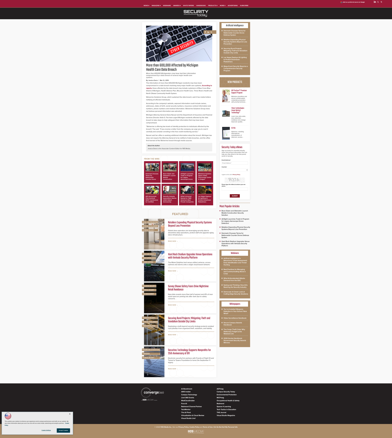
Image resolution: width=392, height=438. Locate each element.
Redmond (220, 404)
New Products (235, 82)
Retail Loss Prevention (150, 222)
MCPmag (220, 398)
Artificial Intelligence (150, 226)
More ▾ (222, 5)
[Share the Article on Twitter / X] (211, 32)
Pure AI (184, 404)
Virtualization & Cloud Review (192, 415)
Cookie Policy (194, 427)
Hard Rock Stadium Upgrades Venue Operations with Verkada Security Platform (190, 256)
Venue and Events (148, 254)
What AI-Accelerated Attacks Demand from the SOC (234, 279)
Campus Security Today (226, 392)
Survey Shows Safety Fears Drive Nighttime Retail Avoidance (188, 288)
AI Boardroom (186, 389)
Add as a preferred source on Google (354, 2)
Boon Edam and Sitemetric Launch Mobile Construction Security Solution (235, 213)
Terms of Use (208, 427)
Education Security (149, 286)
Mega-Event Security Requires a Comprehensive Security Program (236, 68)
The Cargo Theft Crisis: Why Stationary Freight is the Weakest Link (234, 331)
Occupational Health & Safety (228, 401)
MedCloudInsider (188, 401)
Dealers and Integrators (151, 349)
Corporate (146, 353)
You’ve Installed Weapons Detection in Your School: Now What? (235, 311)
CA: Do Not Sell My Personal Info (225, 427)
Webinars (167, 5)
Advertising (233, 5)
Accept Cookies (63, 430)
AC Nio (233, 128)
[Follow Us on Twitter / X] (378, 2)
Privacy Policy (236, 174)
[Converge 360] (152, 392)
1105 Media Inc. (166, 427)
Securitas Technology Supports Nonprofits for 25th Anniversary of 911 (189, 352)
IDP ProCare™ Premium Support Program (239, 91)
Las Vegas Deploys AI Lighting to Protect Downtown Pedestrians (204, 199)
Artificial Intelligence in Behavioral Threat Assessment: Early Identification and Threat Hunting (235, 261)
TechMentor (185, 409)
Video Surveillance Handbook (235, 318)
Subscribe (244, 5)
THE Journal (221, 412)
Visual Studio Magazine (226, 415)
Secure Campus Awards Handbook (233, 324)
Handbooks (201, 5)
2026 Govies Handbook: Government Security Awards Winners (235, 340)
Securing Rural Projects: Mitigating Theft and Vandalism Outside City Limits (189, 320)
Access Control (148, 262)
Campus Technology (189, 395)
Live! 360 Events (187, 398)
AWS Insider (186, 392)
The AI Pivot (186, 412)
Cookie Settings (46, 430)
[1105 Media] (149, 400)
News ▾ (146, 5)
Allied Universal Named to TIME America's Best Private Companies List (187, 200)
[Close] (70, 414)
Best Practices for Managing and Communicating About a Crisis (235, 271)
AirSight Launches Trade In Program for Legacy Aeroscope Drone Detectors (187, 177)
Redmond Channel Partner (191, 406)
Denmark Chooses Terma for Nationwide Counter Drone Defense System (152, 177)
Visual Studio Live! (188, 418)
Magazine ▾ (156, 5)
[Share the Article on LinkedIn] (208, 32)
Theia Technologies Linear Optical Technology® (237, 110)
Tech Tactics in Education (226, 409)
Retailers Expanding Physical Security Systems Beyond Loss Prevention (190, 224)
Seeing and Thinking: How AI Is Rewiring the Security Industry (235, 286)
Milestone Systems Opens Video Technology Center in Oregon (204, 176)
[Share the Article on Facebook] (205, 32)
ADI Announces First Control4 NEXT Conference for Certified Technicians (152, 200)
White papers (188, 5)
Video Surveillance (149, 258)
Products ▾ (212, 5)
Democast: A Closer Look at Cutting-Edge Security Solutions (236, 293)
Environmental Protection (227, 395)
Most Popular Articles (229, 206)
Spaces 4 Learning (224, 406)
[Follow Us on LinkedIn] (375, 2)
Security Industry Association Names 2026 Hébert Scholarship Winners (169, 200)
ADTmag (220, 389)
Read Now (172, 241)
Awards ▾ (177, 5)
